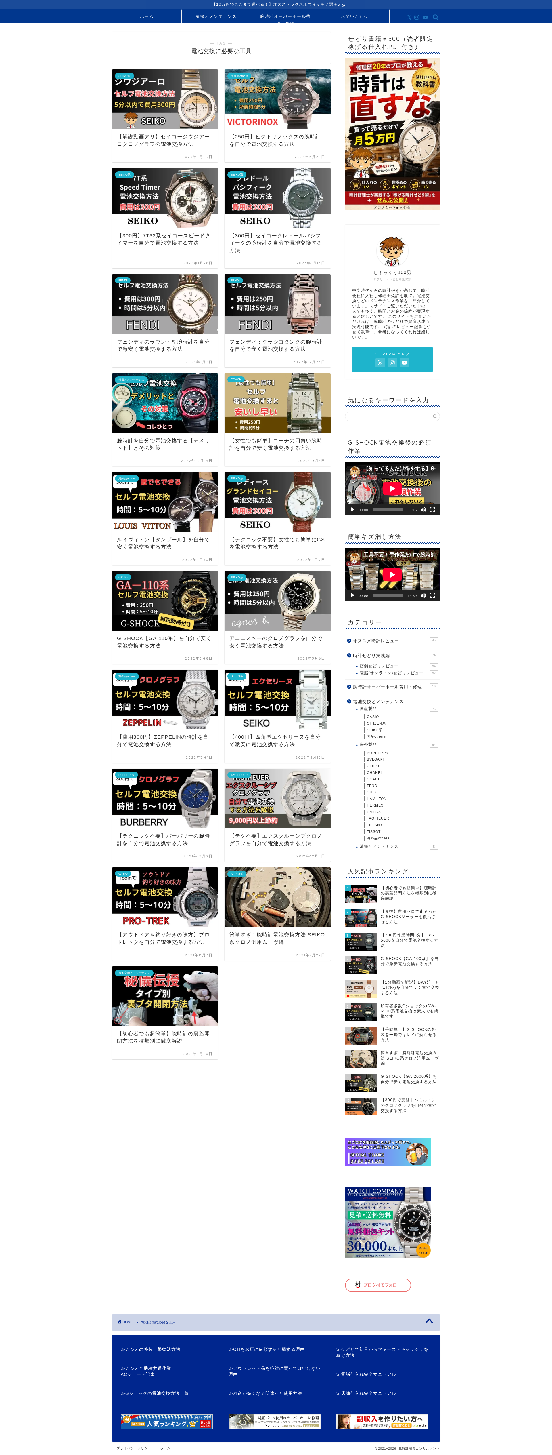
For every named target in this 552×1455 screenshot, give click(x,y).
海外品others (378, 838)
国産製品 (398, 708)
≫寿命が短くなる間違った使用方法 (265, 1393)
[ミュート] (423, 510)
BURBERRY (378, 753)
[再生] (352, 510)
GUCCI (373, 792)
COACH (374, 779)
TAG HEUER (378, 818)
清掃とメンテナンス (216, 16)
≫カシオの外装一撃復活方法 (151, 1349)
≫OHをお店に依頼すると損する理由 (267, 1349)
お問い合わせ (355, 16)
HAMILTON (377, 799)
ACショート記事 (138, 1374)
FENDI (373, 786)
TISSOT (374, 832)
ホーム (147, 16)
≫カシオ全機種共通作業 (146, 1368)
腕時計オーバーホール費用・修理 (285, 18)
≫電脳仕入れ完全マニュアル (366, 1374)
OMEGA (374, 812)
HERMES (375, 805)
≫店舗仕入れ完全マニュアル (366, 1393)
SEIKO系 (374, 730)
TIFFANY (375, 825)
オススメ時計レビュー (394, 640)
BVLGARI (375, 759)
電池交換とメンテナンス (394, 701)
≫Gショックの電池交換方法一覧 (155, 1393)
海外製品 (398, 744)
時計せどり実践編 (394, 655)
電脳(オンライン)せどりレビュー (398, 673)
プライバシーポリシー (134, 1448)
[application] (392, 488)
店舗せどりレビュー (398, 666)
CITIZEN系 (376, 723)
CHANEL (375, 773)
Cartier (373, 766)
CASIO (373, 717)
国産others (376, 736)
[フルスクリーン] (432, 510)
